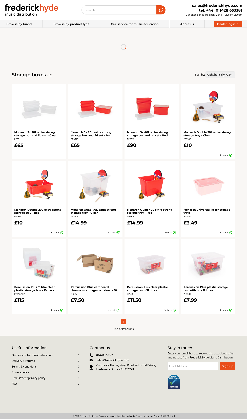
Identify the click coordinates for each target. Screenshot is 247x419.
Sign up (227, 366)
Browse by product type (71, 24)
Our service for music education (135, 24)
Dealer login (226, 24)
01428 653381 (105, 355)
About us (187, 24)
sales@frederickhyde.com (112, 360)
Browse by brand (19, 24)
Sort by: (200, 75)
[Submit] (161, 9)
